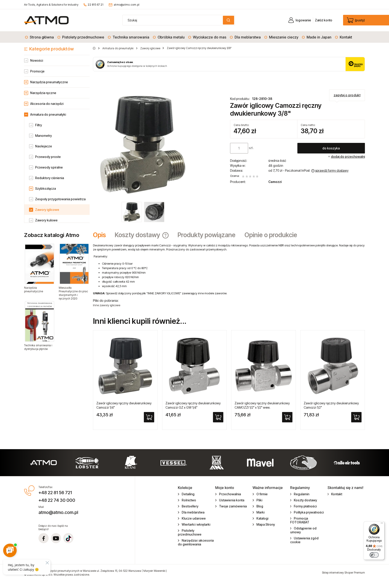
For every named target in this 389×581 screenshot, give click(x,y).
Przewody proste (48, 157)
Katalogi (262, 518)
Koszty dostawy (305, 500)
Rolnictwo (189, 500)
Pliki (259, 500)
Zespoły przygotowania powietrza (60, 199)
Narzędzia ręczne (43, 93)
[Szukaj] (228, 20)
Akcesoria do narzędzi (46, 104)
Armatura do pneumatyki (48, 114)
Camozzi (275, 182)
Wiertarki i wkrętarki (196, 524)
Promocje (37, 71)
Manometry (43, 135)
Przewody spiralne (49, 167)
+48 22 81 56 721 (55, 492)
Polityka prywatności (309, 512)
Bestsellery (190, 506)
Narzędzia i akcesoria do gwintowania (196, 542)
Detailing (188, 494)
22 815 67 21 (95, 4)
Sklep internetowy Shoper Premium (343, 572)
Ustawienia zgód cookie (304, 540)
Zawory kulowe (46, 220)
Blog (259, 506)
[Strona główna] (46, 20)
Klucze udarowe (194, 518)
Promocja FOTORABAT (299, 520)
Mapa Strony (265, 524)
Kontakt (336, 494)
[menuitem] (39, 37)
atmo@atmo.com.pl (126, 4)
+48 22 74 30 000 (56, 500)
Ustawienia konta (231, 500)
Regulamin (301, 494)
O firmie (262, 494)
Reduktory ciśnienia (49, 178)
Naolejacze (43, 146)
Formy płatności (305, 506)
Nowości (36, 60)
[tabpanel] (229, 275)
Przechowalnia (230, 494)
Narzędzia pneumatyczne (49, 82)
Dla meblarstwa (193, 512)
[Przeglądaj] (39, 264)
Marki (260, 512)
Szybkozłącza (45, 188)
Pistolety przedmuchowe (189, 532)
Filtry (38, 125)
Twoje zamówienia (233, 506)
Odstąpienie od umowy (303, 530)
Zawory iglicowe (47, 210)
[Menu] (381, 524)
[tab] (101, 235)
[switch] (374, 555)
